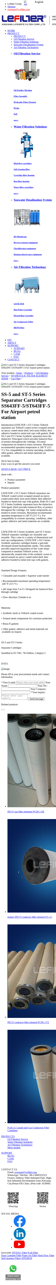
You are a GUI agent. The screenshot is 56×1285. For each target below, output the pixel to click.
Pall (15, 114)
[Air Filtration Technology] (27, 297)
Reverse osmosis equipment (26, 242)
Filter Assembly (20, 96)
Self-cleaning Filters (11, 1258)
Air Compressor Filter (23, 322)
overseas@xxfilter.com (18, 9)
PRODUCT (20, 36)
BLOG (17, 351)
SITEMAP (26, 1258)
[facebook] (20, 1226)
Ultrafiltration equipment (25, 248)
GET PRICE (24, 469)
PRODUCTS (8, 1136)
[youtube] (19, 1247)
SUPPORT (19, 348)
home (19, 373)
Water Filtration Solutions (26, 42)
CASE (17, 354)
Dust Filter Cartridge (23, 310)
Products (28, 373)
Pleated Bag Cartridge (23, 315)
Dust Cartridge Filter (11, 1255)
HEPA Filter (19, 327)
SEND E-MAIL (9, 469)
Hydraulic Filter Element (25, 102)
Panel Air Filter (29, 1255)
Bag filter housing (21, 181)
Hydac (16, 108)
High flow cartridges (23, 163)
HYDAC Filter (19, 1252)
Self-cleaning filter (22, 169)
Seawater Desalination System (28, 44)
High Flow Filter (46, 1255)
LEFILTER (19, 304)
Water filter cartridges (23, 187)
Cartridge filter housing (24, 175)
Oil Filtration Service (24, 39)
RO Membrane (20, 236)
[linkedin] (20, 1239)
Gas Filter (16, 378)
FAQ (16, 356)
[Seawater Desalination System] (27, 230)
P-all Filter (33, 1252)
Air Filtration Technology (26, 47)
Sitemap (11, 6)
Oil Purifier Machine (23, 90)
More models (13, 1147)
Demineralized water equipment (28, 254)
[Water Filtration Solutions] (27, 157)
